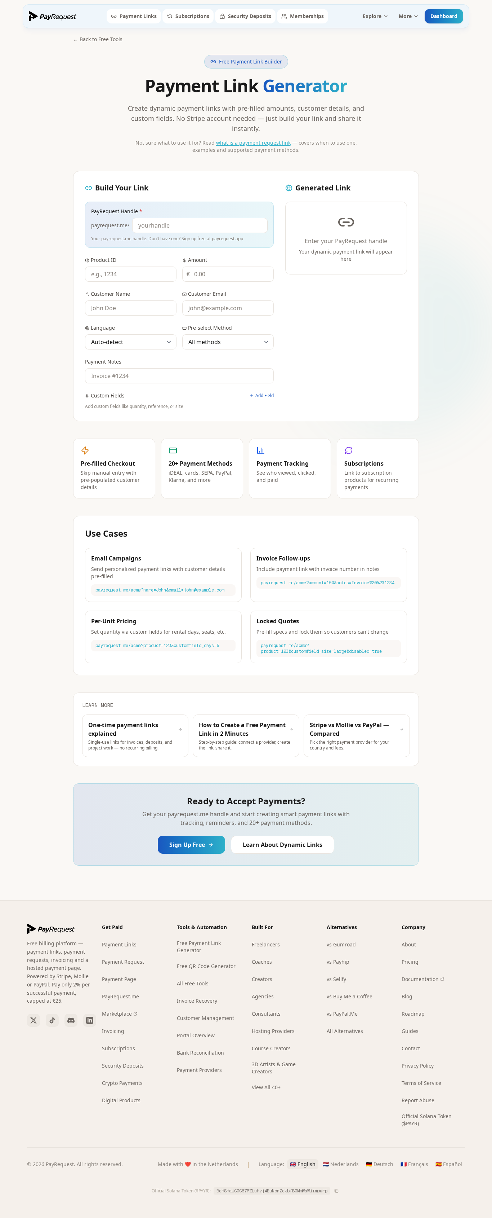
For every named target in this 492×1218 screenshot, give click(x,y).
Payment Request (123, 961)
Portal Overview (196, 1035)
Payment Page (119, 979)
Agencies (263, 996)
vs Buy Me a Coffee (349, 996)
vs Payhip (338, 961)
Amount (197, 259)
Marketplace (117, 1013)
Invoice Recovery (197, 1000)
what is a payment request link (253, 142)
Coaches (262, 961)
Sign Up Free (187, 845)
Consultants (266, 1013)
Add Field (264, 396)
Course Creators (271, 1048)
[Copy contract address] (336, 1191)
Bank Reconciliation (200, 1052)
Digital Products (121, 1100)
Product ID (103, 259)
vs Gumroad (341, 944)
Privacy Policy (418, 1065)
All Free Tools (193, 983)
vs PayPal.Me (342, 1013)
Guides (410, 1031)
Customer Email (207, 293)
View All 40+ (266, 1087)
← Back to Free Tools (97, 39)
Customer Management (205, 1018)
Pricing (410, 961)
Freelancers (266, 944)
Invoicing (113, 1031)
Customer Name (110, 293)
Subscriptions (192, 16)
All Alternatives (345, 1031)
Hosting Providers (273, 1031)
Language (103, 327)
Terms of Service (421, 1083)
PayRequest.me (120, 996)
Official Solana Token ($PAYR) (427, 1120)
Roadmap (413, 1013)
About (409, 944)
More (405, 16)
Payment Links (138, 16)
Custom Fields (108, 395)
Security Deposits (249, 16)
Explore (372, 16)
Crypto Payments (122, 1083)
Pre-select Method (210, 327)
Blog (407, 996)
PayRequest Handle (116, 211)
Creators (262, 979)
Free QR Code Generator (206, 966)
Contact (411, 1048)
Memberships (307, 16)
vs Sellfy (336, 979)
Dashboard (443, 16)
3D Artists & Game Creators (274, 1068)
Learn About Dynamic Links (282, 845)
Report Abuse (418, 1100)
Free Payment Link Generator (199, 947)
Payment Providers (199, 1070)
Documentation (420, 979)
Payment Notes (103, 361)
